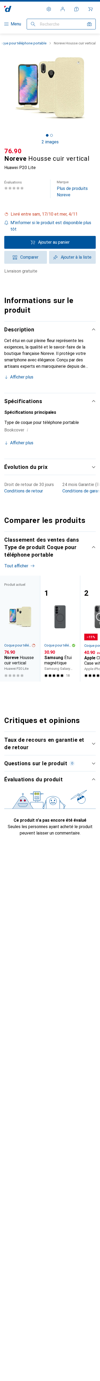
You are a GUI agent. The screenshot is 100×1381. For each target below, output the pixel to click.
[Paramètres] (49, 9)
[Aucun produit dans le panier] (90, 9)
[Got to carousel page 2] (51, 135)
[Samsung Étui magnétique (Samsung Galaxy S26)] (60, 629)
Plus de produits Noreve (72, 188)
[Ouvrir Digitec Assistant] (76, 9)
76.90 (13, 151)
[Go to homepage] (7, 9)
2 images (50, 141)
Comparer (29, 257)
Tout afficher (16, 565)
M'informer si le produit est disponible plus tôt (50, 226)
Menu (16, 23)
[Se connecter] (62, 9)
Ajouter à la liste (76, 257)
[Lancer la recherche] (33, 24)
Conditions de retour (23, 491)
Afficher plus (21, 377)
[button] (50, 214)
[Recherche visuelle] (89, 24)
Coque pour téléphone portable (17, 645)
